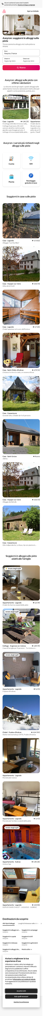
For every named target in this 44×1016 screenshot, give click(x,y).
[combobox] (21, 53)
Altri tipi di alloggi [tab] (9, 923)
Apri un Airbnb (33, 11)
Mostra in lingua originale (26, 5)
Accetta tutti (21, 991)
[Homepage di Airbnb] (4, 11)
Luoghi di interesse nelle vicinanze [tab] (30, 923)
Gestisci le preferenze (21, 1002)
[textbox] (11, 61)
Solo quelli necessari (21, 996)
